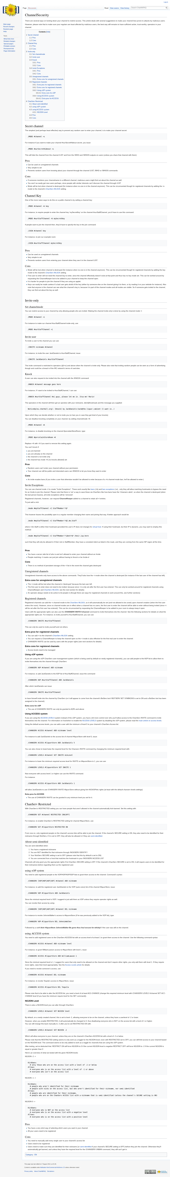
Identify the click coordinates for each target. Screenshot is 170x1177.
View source (114, 8)
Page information (9, 51)
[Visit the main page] (11, 10)
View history (124, 8)
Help (5, 31)
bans (93, 489)
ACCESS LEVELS (48, 718)
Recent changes (8, 27)
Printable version (9, 46)
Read (106, 8)
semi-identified (96, 836)
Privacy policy (28, 1171)
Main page (7, 24)
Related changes (9, 41)
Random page (8, 29)
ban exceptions (108, 489)
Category (29, 1155)
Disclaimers (50, 1171)
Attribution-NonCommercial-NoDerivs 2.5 (52, 1167)
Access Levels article (73, 965)
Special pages (8, 44)
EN (35, 1155)
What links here (9, 39)
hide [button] (48, 32)
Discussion (32, 8)
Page (25, 8)
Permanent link (9, 49)
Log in (166, 2)
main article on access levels (150, 721)
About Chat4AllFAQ (40, 1171)
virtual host (97, 527)
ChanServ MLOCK (53, 189)
